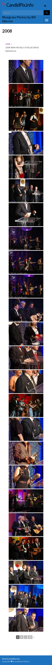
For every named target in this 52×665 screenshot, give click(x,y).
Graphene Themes (22, 661)
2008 (7, 44)
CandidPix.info (19, 5)
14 (30, 637)
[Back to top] (45, 658)
